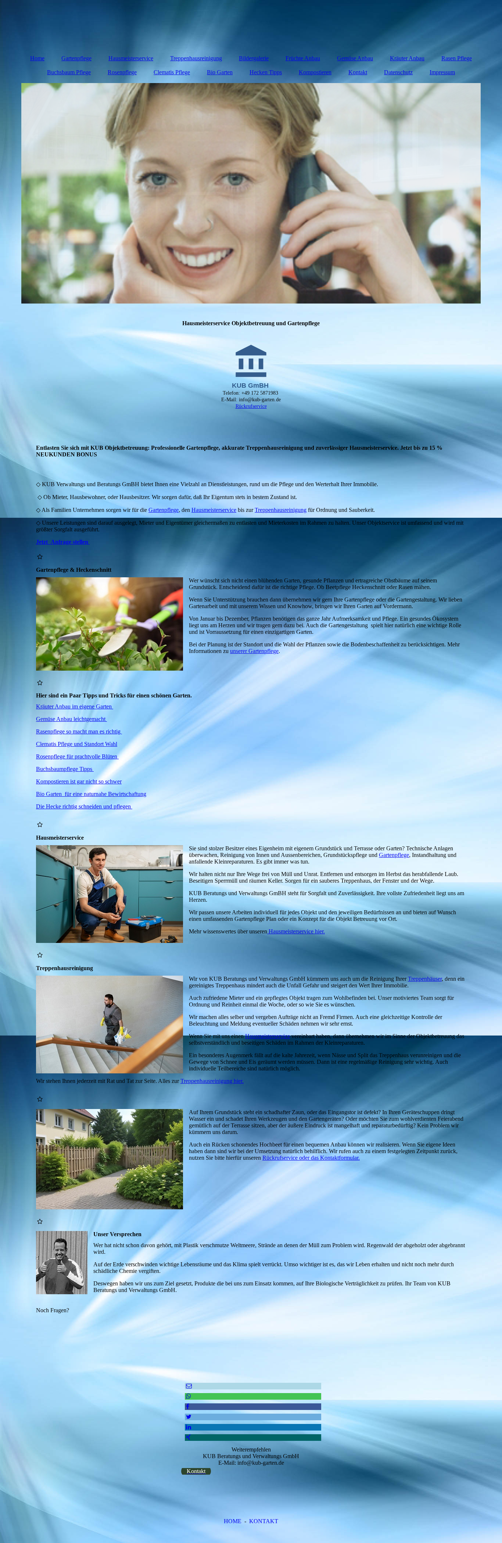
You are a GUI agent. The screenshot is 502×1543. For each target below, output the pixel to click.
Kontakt (357, 72)
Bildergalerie (254, 58)
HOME (232, 1521)
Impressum (442, 72)
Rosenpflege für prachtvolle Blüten (77, 756)
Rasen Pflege (456, 58)
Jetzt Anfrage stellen (63, 542)
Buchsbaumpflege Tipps (65, 769)
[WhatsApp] (188, 1396)
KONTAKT (263, 1521)
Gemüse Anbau (355, 58)
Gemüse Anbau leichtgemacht (71, 719)
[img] (251, 193)
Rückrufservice (251, 406)
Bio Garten (220, 72)
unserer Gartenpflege (254, 651)
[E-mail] (188, 1386)
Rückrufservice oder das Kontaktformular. (311, 1158)
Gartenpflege (76, 58)
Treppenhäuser (425, 979)
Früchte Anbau (303, 58)
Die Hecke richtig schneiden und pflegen (84, 806)
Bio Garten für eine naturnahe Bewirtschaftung (91, 794)
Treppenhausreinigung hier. (212, 1081)
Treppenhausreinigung (196, 58)
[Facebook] (187, 1406)
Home (37, 58)
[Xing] (188, 1437)
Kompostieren (315, 72)
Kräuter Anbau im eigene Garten (74, 706)
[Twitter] (188, 1417)
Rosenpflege (122, 72)
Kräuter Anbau (407, 58)
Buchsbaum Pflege (69, 72)
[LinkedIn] (188, 1427)
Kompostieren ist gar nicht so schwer (79, 781)
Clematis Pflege (172, 72)
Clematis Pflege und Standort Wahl (76, 744)
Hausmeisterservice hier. (296, 931)
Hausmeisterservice (130, 58)
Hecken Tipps (266, 72)
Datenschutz (398, 72)
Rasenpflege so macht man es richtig (79, 731)
